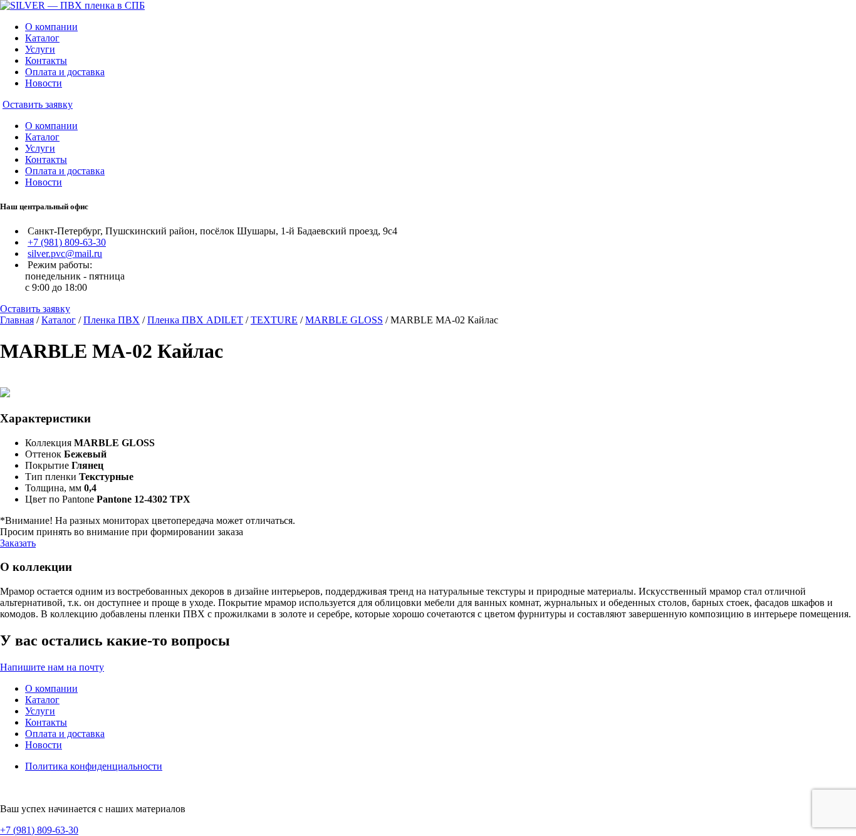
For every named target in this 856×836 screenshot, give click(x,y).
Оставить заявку (38, 104)
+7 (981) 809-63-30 (67, 242)
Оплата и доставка (65, 71)
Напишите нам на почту (52, 667)
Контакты (46, 60)
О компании (51, 26)
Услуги (40, 49)
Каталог (42, 38)
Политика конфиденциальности (93, 766)
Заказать (18, 543)
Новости (43, 83)
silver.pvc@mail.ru (65, 253)
